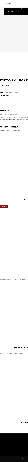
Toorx (22, 95)
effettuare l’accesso (8, 119)
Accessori (14, 95)
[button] (5, 85)
